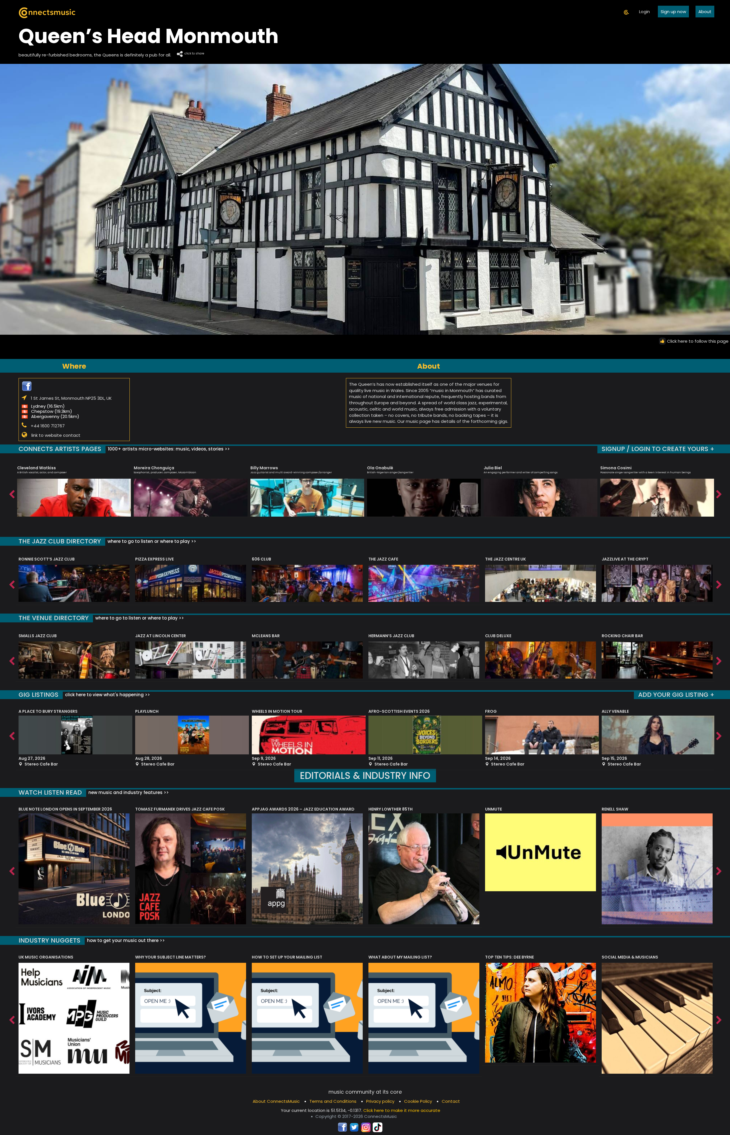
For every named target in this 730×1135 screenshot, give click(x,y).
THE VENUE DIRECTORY (54, 618)
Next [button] (718, 493)
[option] (74, 488)
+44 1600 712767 (48, 426)
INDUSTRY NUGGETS (49, 940)
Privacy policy (380, 1101)
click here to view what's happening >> (107, 695)
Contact (451, 1101)
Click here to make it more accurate (401, 1110)
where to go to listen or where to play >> (151, 541)
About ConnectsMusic (276, 1101)
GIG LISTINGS (38, 694)
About (704, 12)
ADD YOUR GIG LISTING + (676, 694)
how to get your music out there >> (125, 940)
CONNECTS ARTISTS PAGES (60, 448)
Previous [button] (11, 493)
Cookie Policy (418, 1101)
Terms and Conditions (332, 1101)
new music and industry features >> (128, 792)
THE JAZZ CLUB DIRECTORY (60, 541)
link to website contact (55, 435)
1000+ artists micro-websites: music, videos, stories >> (168, 449)
